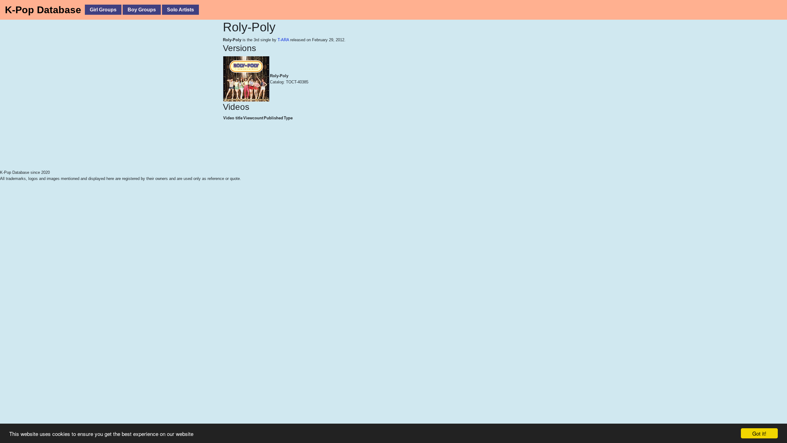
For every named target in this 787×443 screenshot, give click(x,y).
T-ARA (283, 40)
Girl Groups (103, 9)
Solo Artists (180, 9)
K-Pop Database (43, 9)
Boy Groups (142, 9)
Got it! (759, 433)
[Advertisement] (138, 154)
